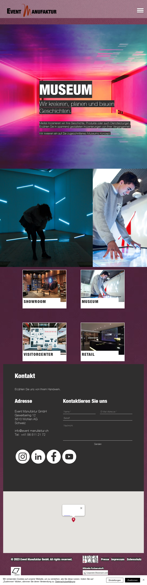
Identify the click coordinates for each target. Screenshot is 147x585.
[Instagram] (23, 457)
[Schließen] (143, 580)
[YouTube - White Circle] (69, 457)
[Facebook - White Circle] (54, 457)
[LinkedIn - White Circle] (38, 457)
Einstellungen (115, 580)
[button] (140, 10)
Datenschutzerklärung (65, 581)
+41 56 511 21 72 (33, 434)
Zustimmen (132, 580)
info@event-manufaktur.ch (32, 431)
